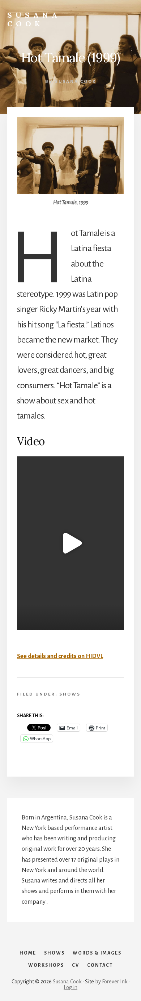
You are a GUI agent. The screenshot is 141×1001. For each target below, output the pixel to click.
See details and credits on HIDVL (60, 656)
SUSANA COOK (34, 19)
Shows (70, 694)
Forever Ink (115, 981)
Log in (70, 987)
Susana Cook (67, 981)
